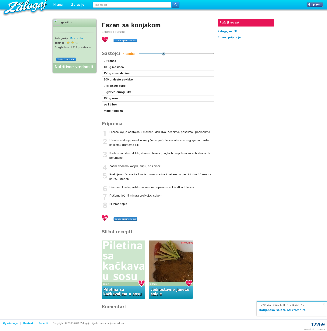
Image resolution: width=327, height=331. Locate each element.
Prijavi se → (315, 4)
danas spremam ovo (125, 40)
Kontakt (28, 323)
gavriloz (66, 22)
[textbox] (132, 5)
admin (106, 284)
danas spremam (66, 59)
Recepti (43, 323)
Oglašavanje (10, 323)
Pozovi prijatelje (229, 37)
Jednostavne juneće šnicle (170, 292)
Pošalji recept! (230, 22)
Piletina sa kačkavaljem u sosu (135, 261)
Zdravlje (77, 4)
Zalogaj (26, 6)
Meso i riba (76, 38)
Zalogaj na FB (227, 31)
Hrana (58, 4)
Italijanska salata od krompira (282, 310)
